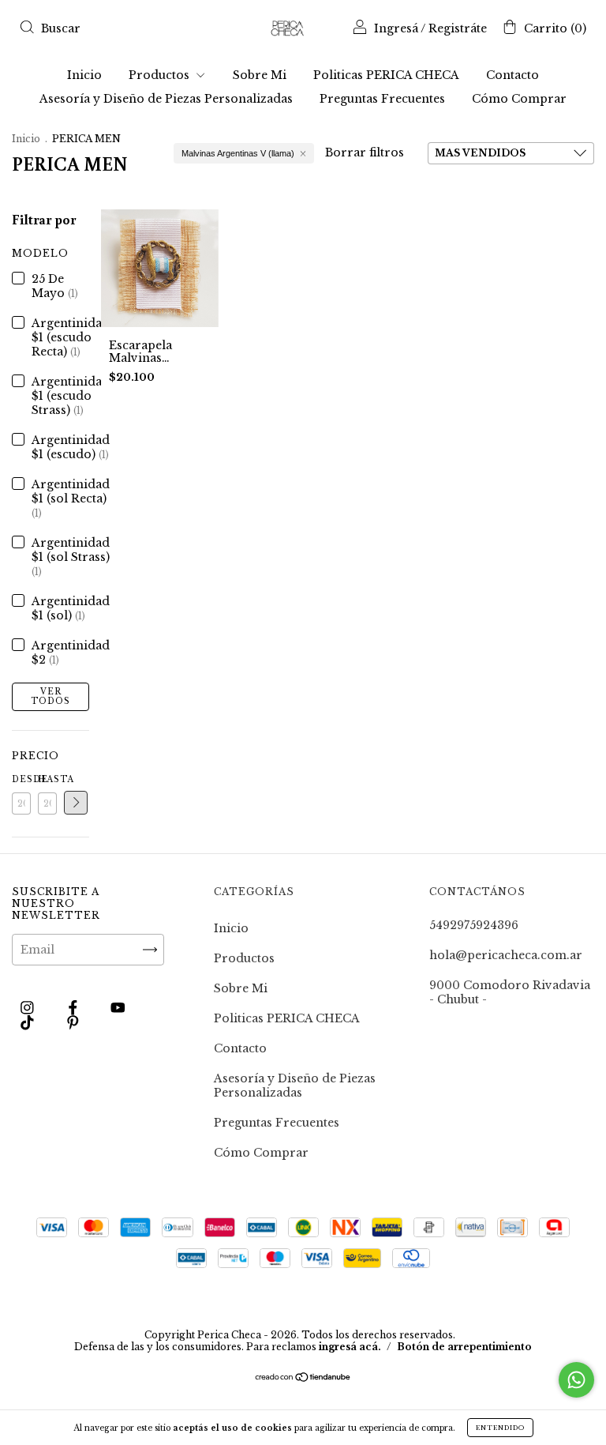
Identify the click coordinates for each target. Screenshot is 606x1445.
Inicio (84, 75)
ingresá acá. (350, 1347)
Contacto (512, 75)
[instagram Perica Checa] (29, 1007)
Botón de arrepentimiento (464, 1347)
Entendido (500, 1428)
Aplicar (76, 803)
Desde (21, 779)
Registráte (457, 28)
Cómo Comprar (519, 99)
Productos (161, 75)
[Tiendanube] (303, 1379)
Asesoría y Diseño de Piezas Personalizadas (166, 99)
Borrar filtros (364, 152)
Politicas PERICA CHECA (386, 75)
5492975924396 (473, 925)
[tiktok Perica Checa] (29, 1022)
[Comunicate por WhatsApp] (576, 1380)
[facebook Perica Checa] (75, 1007)
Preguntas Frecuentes (382, 99)
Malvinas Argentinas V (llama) (237, 153)
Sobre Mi (259, 75)
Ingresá (396, 28)
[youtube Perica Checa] (118, 1007)
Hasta (47, 779)
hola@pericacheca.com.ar (505, 955)
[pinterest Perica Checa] (73, 1022)
